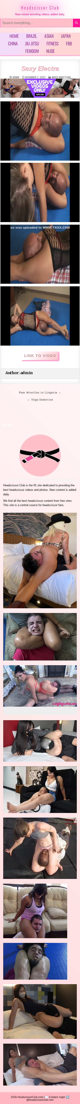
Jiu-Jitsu (32, 43)
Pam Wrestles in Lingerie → (40, 392)
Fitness (52, 43)
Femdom (32, 51)
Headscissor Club (40, 7)
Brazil (31, 36)
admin (16, 77)
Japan (66, 36)
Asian (49, 36)
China (13, 43)
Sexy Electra (40, 68)
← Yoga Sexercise (40, 399)
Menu (10, 425)
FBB (69, 43)
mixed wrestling (61, 77)
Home (14, 36)
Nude (50, 51)
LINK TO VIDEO (40, 356)
